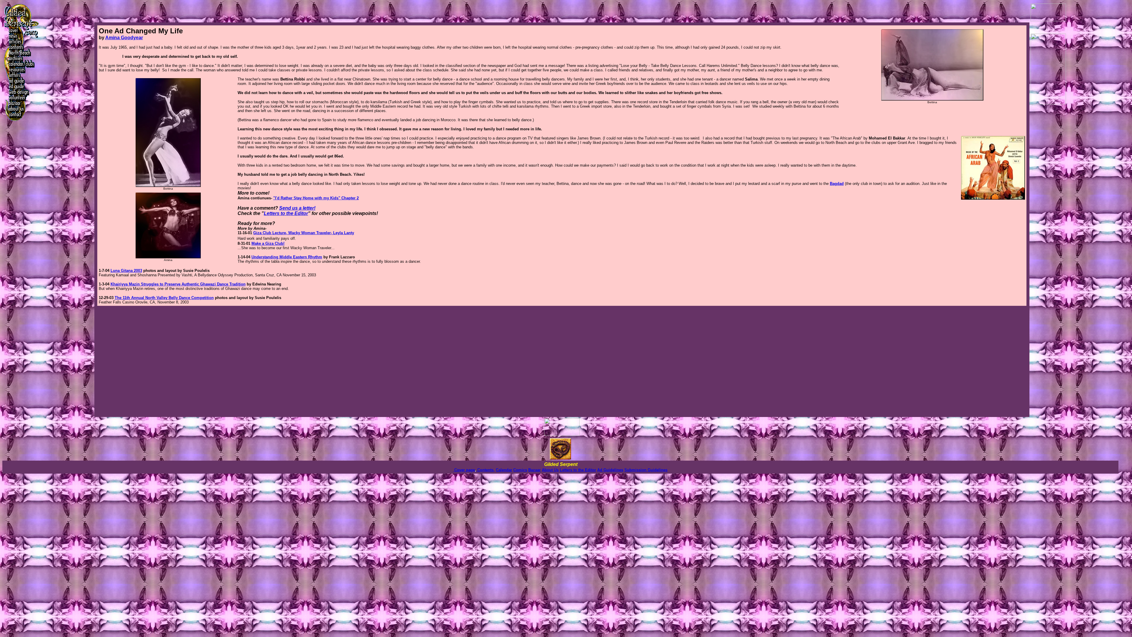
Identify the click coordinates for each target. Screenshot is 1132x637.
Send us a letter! (297, 208)
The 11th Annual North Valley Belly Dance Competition (164, 297)
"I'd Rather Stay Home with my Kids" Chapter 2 (316, 198)
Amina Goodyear (124, 37)
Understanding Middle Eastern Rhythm (286, 257)
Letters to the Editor (286, 213)
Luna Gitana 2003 (126, 270)
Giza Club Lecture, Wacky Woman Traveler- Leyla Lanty (303, 233)
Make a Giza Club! (267, 243)
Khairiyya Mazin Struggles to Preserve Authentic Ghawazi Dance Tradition (178, 284)
